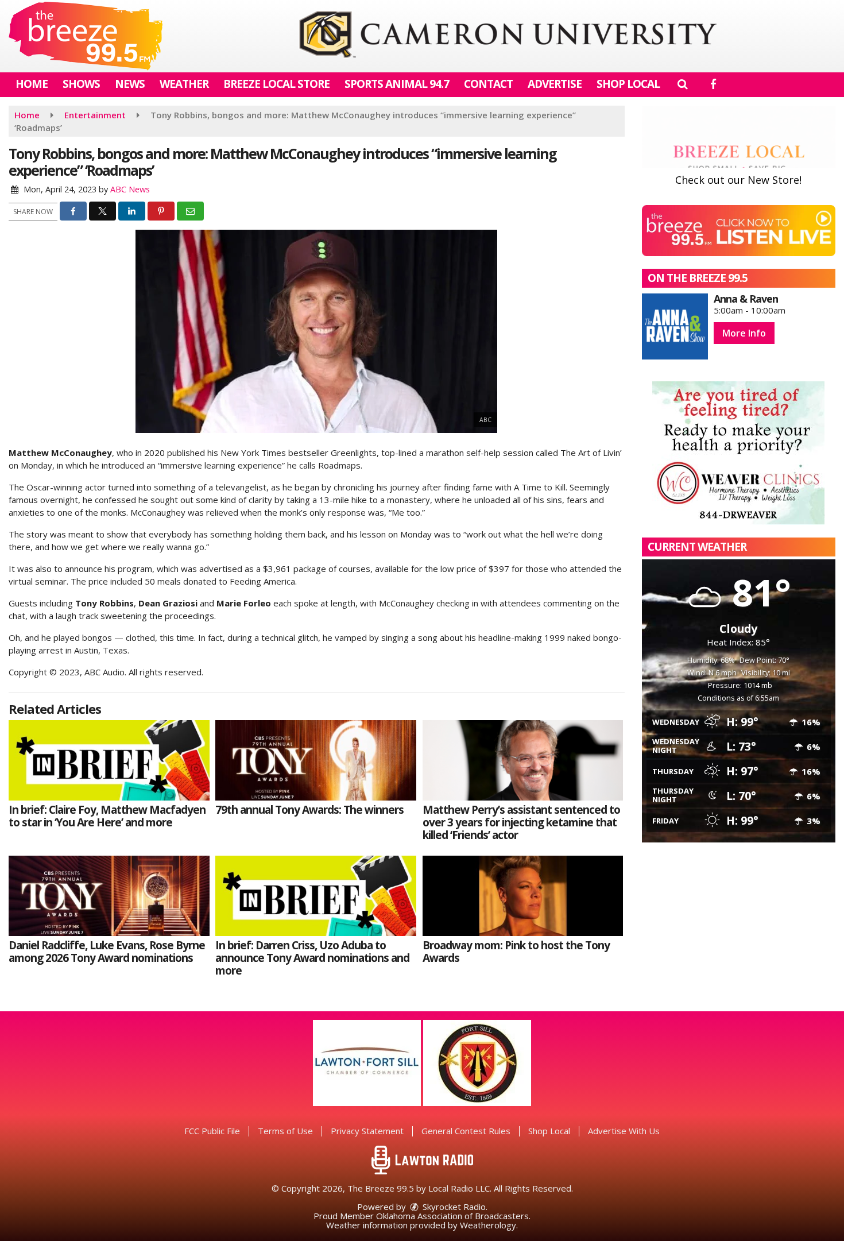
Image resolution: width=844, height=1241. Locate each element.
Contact (488, 83)
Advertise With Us (624, 1130)
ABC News (130, 189)
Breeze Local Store (276, 83)
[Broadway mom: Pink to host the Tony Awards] (523, 896)
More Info (744, 333)
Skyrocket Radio (453, 1206)
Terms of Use (285, 1130)
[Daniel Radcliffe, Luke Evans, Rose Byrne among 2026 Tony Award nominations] (109, 896)
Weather (184, 83)
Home (32, 83)
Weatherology (488, 1225)
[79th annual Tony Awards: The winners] (315, 760)
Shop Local (628, 83)
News (130, 83)
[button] (682, 83)
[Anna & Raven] (675, 326)
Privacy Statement (367, 1130)
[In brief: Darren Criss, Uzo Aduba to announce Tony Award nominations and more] (315, 896)
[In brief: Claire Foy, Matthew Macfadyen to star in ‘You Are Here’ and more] (109, 760)
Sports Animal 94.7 (396, 83)
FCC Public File (212, 1130)
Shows (81, 83)
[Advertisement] (508, 36)
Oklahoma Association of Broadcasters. (453, 1215)
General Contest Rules (465, 1130)
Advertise (555, 83)
